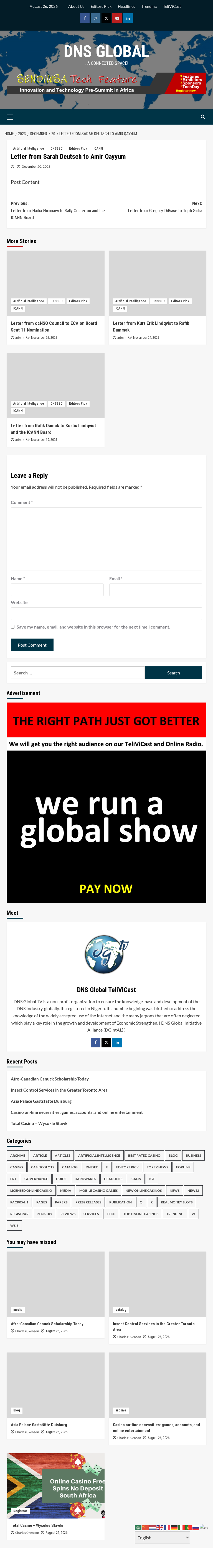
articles (62, 1155)
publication (120, 1202)
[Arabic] (138, 1527)
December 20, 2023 (36, 166)
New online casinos (144, 1190)
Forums (183, 1167)
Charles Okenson (27, 1331)
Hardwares (85, 1179)
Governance (36, 1179)
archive (17, 1155)
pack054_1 (19, 1202)
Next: (165, 207)
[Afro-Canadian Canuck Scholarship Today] (56, 1284)
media (65, 1190)
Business (193, 1155)
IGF (152, 1179)
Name (18, 578)
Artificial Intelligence (28, 148)
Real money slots (176, 1202)
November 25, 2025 (44, 338)
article (40, 1155)
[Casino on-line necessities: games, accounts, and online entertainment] (158, 1385)
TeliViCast (172, 6)
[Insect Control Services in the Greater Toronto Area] (158, 1284)
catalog (70, 1167)
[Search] (202, 117)
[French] (167, 1527)
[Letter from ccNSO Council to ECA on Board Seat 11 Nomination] (56, 283)
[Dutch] (152, 1527)
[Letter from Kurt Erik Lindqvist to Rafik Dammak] (158, 283)
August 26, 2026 (56, 1331)
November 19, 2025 (44, 440)
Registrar (19, 1214)
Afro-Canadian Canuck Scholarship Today (50, 1078)
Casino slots (42, 1167)
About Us (76, 6)
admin (19, 337)
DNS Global (106, 51)
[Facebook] (95, 1042)
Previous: (58, 210)
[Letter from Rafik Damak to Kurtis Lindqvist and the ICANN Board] (56, 385)
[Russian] (196, 1527)
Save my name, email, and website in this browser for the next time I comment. (93, 626)
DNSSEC (56, 148)
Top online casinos (140, 1214)
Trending (149, 6)
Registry (44, 1214)
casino (16, 1167)
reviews (67, 1214)
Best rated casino (144, 1155)
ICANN (98, 148)
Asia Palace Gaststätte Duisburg (41, 1101)
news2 (193, 1190)
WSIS (14, 1225)
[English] (160, 1527)
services (91, 1214)
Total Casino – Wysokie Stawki (40, 1123)
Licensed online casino (31, 1190)
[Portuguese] (188, 1527)
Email (115, 578)
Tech (111, 1214)
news (174, 1190)
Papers (61, 1202)
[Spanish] (204, 1527)
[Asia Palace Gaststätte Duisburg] (56, 1385)
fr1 (13, 1179)
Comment (22, 502)
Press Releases (88, 1202)
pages (41, 1202)
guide (61, 1179)
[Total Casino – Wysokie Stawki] (56, 1486)
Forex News (157, 1167)
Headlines (126, 6)
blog (173, 1155)
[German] (174, 1527)
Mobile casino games (98, 1190)
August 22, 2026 (56, 1533)
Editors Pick (101, 6)
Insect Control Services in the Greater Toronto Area (59, 1089)
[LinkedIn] (117, 1042)
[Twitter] (106, 1042)
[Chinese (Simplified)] (145, 1527)
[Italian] (181, 1527)
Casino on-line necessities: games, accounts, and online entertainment (77, 1112)
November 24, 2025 (146, 338)
